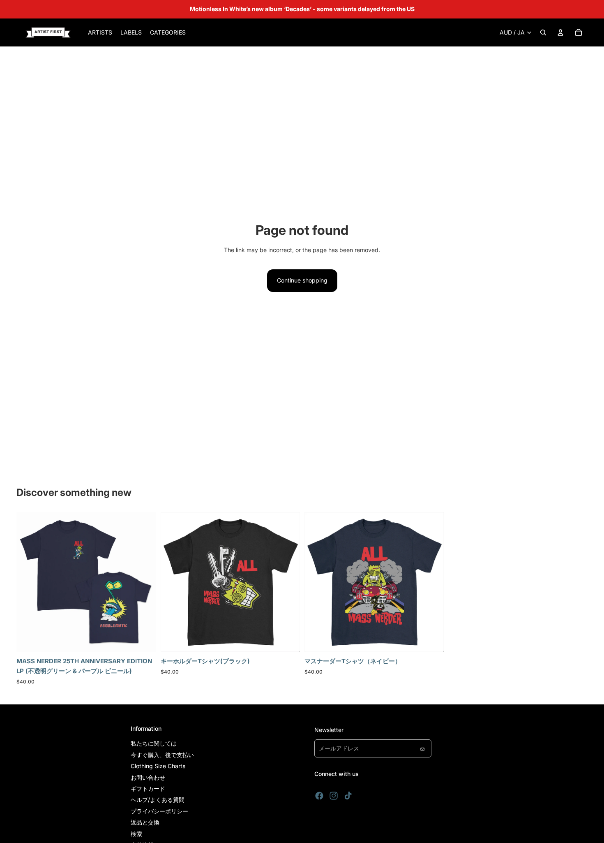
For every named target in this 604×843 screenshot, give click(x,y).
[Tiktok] (348, 796)
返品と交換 (145, 822)
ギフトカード (148, 788)
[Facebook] (319, 796)
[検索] (543, 32)
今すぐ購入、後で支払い (162, 754)
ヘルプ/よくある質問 (157, 799)
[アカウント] (560, 32)
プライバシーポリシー (159, 811)
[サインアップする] (422, 748)
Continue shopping (302, 280)
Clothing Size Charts (158, 765)
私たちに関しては (154, 743)
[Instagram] (334, 796)
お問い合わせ (148, 777)
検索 (136, 833)
